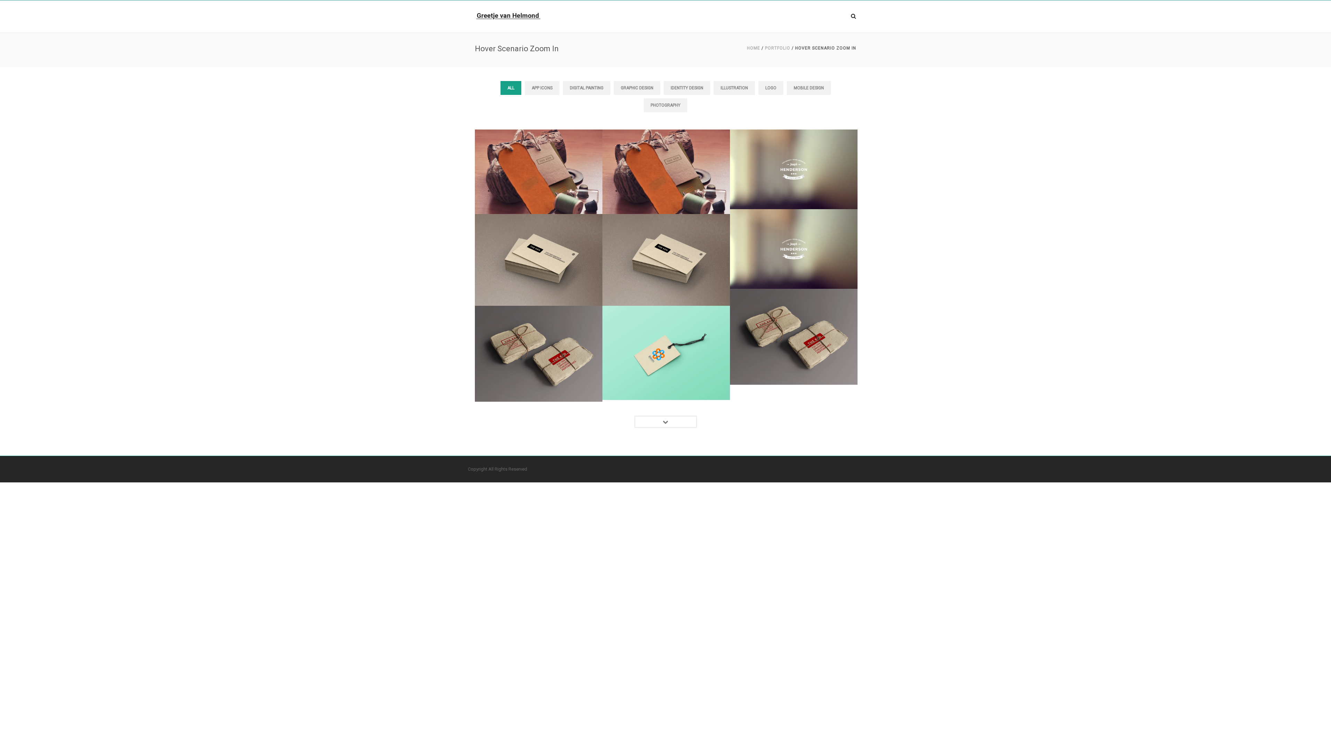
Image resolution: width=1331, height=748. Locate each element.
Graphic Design (637, 88)
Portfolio (777, 48)
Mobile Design (809, 88)
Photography (665, 105)
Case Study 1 (793, 317)
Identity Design (687, 88)
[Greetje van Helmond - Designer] (508, 15)
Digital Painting (586, 88)
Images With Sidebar (538, 152)
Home (753, 48)
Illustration (734, 88)
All (510, 88)
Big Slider (793, 150)
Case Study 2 (666, 333)
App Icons (542, 88)
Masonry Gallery (539, 240)
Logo (770, 88)
